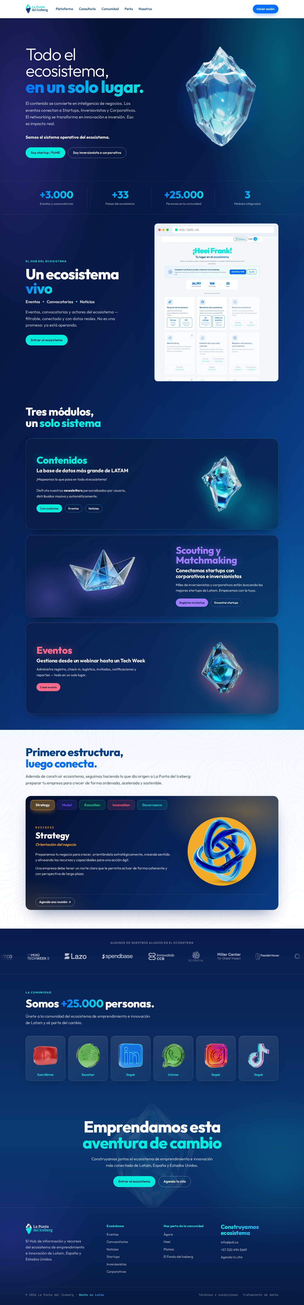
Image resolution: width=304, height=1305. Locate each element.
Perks (129, 9)
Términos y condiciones (218, 1295)
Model (67, 805)
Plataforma (64, 9)
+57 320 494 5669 (234, 1250)
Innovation (121, 805)
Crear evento (48, 687)
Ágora (168, 1234)
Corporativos (116, 1271)
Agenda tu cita (175, 1181)
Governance (152, 805)
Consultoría (87, 9)
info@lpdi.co (229, 1242)
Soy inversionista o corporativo (97, 152)
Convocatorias (49, 508)
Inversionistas (116, 1264)
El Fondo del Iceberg (178, 1256)
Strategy (43, 805)
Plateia (169, 1249)
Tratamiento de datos (260, 1295)
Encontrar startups (226, 602)
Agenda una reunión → (55, 902)
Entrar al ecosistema (47, 340)
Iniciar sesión (266, 9)
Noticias (94, 508)
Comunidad (110, 9)
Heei (167, 1242)
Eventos (73, 508)
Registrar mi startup (192, 602)
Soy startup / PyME (45, 152)
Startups (113, 1256)
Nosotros (145, 9)
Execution (92, 805)
